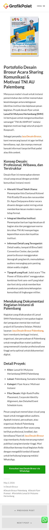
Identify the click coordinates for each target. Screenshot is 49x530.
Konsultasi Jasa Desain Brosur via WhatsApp (24, 469)
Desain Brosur (12, 486)
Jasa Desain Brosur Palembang (27, 330)
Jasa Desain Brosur (31, 136)
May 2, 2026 (9, 483)
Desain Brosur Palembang (16, 490)
